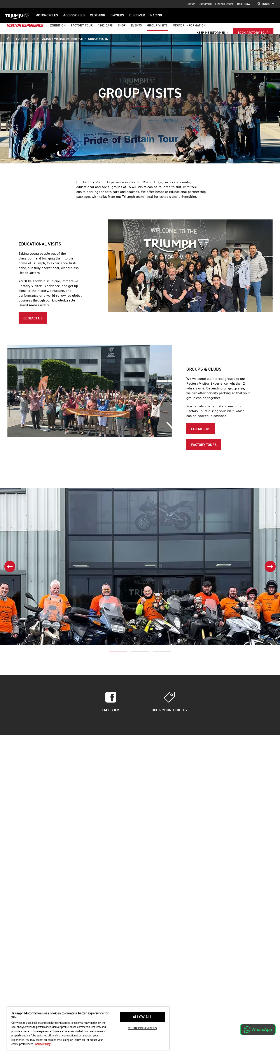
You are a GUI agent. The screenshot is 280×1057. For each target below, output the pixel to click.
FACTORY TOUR (82, 25)
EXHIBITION (57, 25)
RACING (156, 15)
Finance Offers (224, 3)
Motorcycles (46, 15)
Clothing (97, 15)
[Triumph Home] (17, 15)
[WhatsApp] (258, 1029)
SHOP (122, 25)
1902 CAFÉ (105, 25)
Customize (205, 3)
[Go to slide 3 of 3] (162, 651)
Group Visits (157, 25)
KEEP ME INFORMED (211, 32)
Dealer (191, 3)
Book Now (243, 3)
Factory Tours (204, 445)
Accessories (74, 15)
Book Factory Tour (253, 32)
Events (136, 25)
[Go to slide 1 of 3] (118, 651)
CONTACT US (32, 318)
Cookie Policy (43, 1044)
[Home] (10, 38)
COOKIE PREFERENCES (142, 1028)
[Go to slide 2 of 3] (140, 651)
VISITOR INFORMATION (189, 25)
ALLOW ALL (142, 1017)
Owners (117, 15)
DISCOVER (137, 15)
